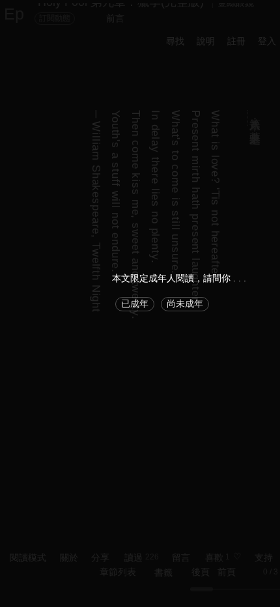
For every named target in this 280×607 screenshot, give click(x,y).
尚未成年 (185, 303)
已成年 (134, 303)
